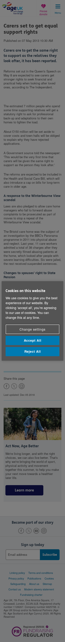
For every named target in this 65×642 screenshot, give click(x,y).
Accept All (32, 340)
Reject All (32, 351)
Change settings (33, 329)
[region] (32, 321)
